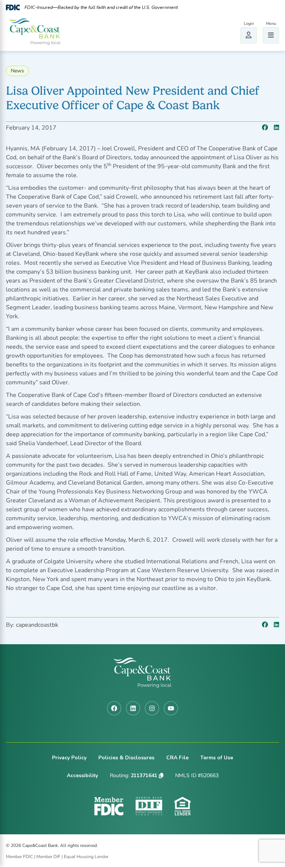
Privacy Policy (69, 757)
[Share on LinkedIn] (276, 127)
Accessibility (82, 775)
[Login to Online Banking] (248, 35)
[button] (161, 775)
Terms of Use (216, 757)
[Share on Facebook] (265, 127)
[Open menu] (271, 35)
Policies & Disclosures (126, 757)
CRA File (177, 757)
